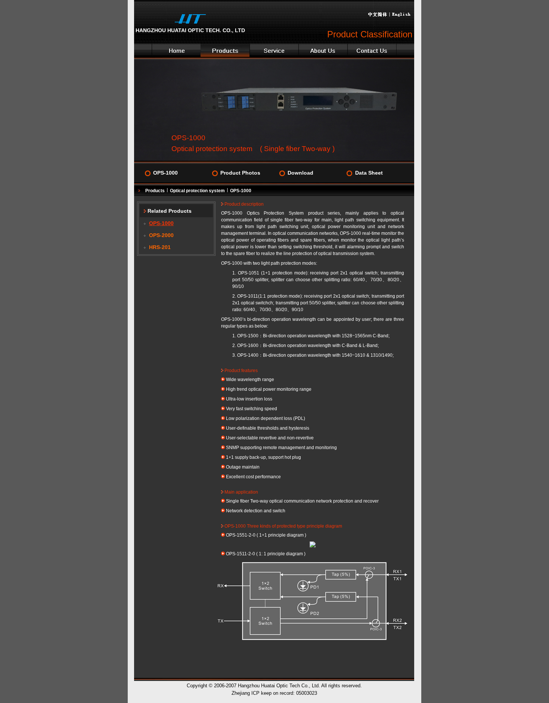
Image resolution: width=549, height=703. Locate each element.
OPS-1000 (165, 173)
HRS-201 (160, 247)
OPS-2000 (161, 235)
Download (300, 173)
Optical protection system (197, 190)
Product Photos (240, 173)
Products (155, 190)
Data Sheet (369, 173)
